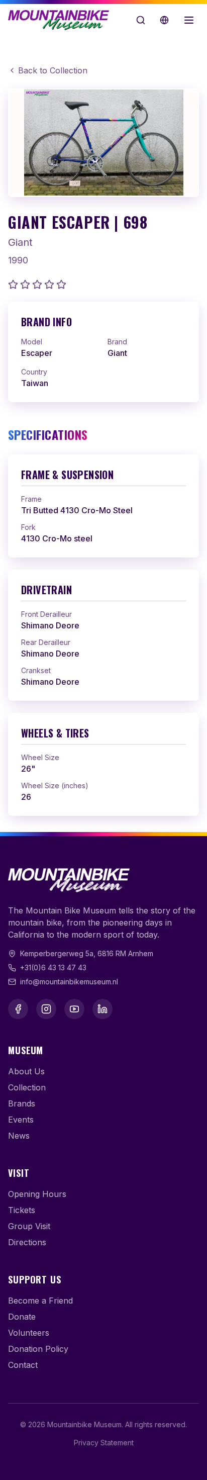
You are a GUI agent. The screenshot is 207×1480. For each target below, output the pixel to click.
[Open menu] (189, 20)
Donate (22, 1317)
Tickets (21, 1210)
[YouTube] (74, 1009)
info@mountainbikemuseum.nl (69, 981)
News (19, 1136)
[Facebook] (18, 1009)
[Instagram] (46, 1009)
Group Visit (29, 1226)
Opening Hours (37, 1194)
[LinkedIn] (102, 1009)
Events (21, 1120)
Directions (27, 1242)
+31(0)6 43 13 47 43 (53, 967)
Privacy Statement (104, 1442)
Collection (27, 1087)
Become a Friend (40, 1301)
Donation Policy (38, 1349)
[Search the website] (141, 20)
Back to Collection (52, 70)
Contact (23, 1365)
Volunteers (28, 1333)
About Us (26, 1071)
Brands (21, 1103)
